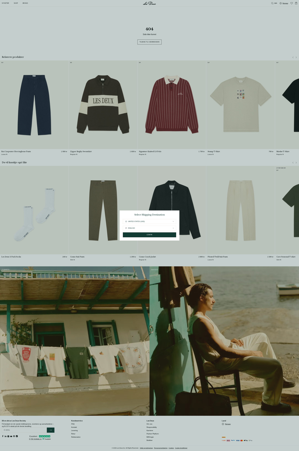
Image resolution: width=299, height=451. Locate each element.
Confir (149, 235)
